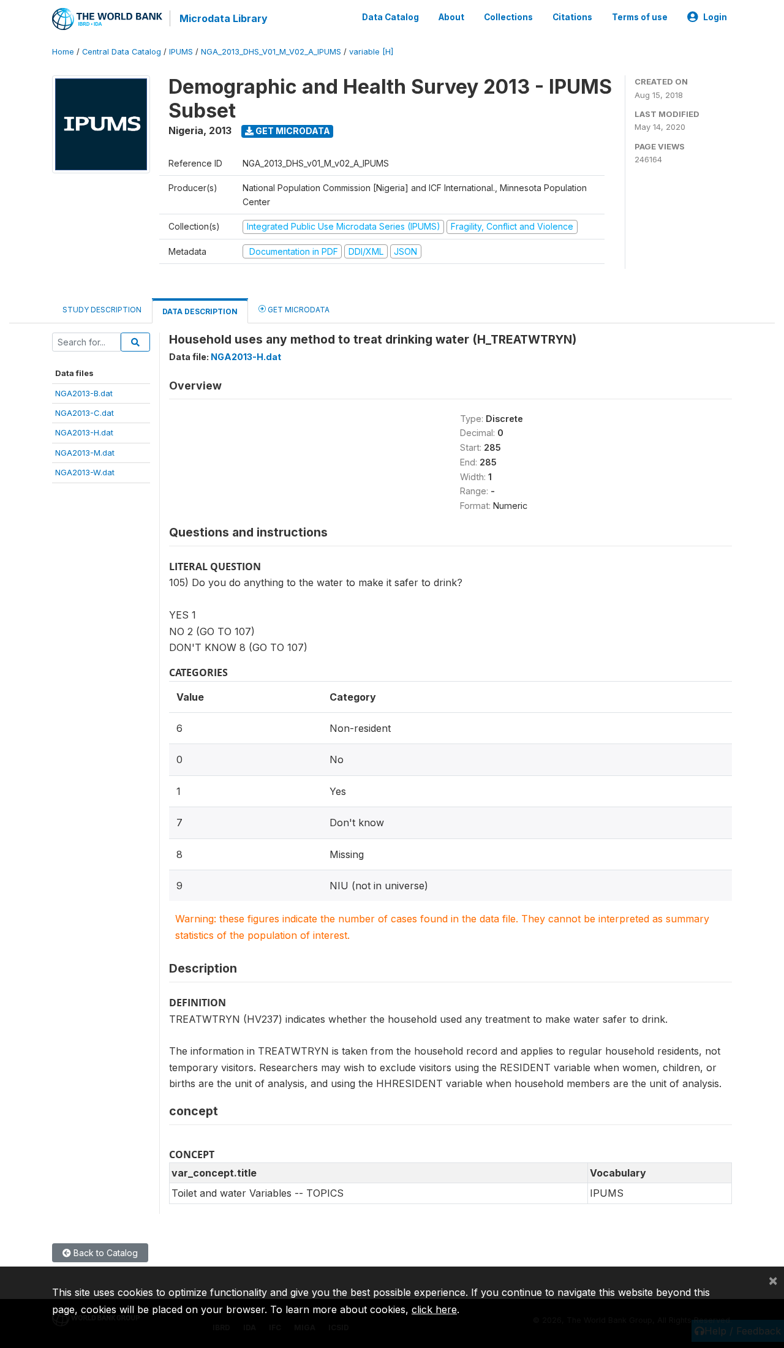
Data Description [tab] (200, 311)
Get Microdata (292, 131)
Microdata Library (223, 18)
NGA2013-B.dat (84, 393)
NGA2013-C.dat (84, 413)
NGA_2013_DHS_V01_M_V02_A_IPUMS (271, 51)
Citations (572, 17)
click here (434, 1309)
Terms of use (640, 17)
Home (63, 51)
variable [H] (371, 51)
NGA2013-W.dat (85, 472)
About (451, 17)
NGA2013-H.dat (84, 432)
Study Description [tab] (101, 309)
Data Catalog (390, 17)
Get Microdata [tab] (298, 309)
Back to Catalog (104, 1253)
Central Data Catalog (121, 51)
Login (715, 17)
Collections (508, 17)
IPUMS (181, 51)
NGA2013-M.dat (85, 452)
